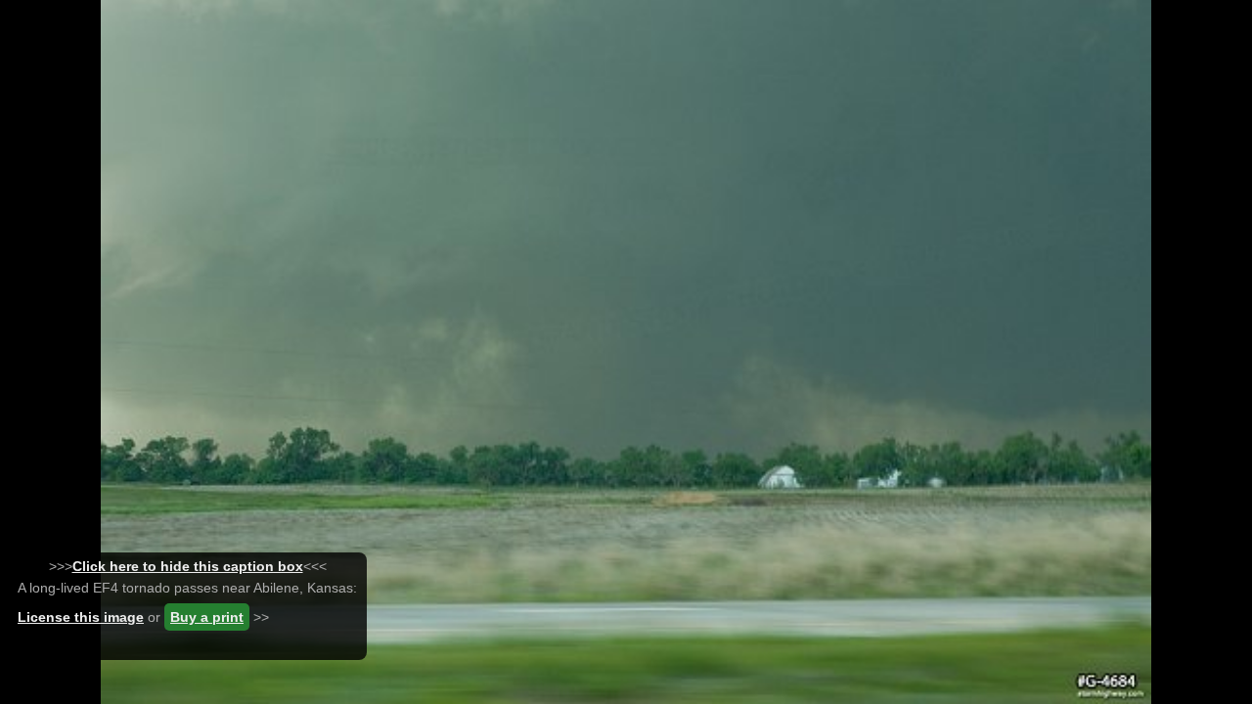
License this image (81, 617)
